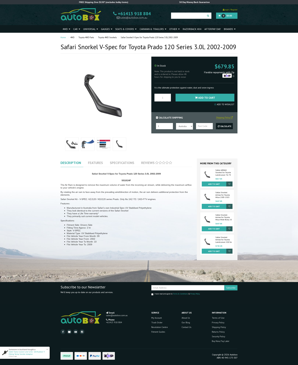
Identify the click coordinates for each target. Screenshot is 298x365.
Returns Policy (218, 331)
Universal (89, 29)
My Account (156, 317)
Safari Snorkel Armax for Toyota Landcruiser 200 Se (223, 239)
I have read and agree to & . (177, 294)
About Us (186, 317)
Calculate (225, 126)
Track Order (157, 322)
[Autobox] (81, 14)
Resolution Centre (159, 327)
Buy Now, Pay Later (220, 341)
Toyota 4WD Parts (86, 37)
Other (173, 29)
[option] (72, 144)
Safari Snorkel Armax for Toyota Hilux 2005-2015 (222, 194)
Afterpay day (212, 29)
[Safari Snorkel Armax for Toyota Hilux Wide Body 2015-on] (207, 219)
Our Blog (186, 322)
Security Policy (218, 336)
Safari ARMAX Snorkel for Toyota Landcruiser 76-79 (223, 172)
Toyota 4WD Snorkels (107, 37)
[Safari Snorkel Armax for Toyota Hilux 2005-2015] (207, 196)
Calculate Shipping (170, 117)
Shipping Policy (219, 327)
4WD (65, 29)
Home (63, 37)
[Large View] (72, 144)
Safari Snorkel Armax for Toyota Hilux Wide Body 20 (223, 217)
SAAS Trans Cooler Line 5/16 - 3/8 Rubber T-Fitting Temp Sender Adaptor (27, 353)
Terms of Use (218, 317)
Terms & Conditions (180, 294)
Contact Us (186, 327)
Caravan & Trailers (152, 29)
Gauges (105, 29)
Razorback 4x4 (192, 29)
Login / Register (230, 9)
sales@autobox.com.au (133, 17)
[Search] (208, 16)
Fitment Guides (158, 331)
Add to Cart (206, 97)
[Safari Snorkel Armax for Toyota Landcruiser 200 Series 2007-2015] (207, 241)
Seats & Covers (125, 29)
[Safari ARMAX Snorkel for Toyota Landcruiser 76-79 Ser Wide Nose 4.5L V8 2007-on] (207, 174)
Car (75, 29)
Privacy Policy (195, 294)
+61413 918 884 (134, 13)
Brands (229, 29)
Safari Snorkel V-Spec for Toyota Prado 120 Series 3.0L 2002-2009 (149, 37)
